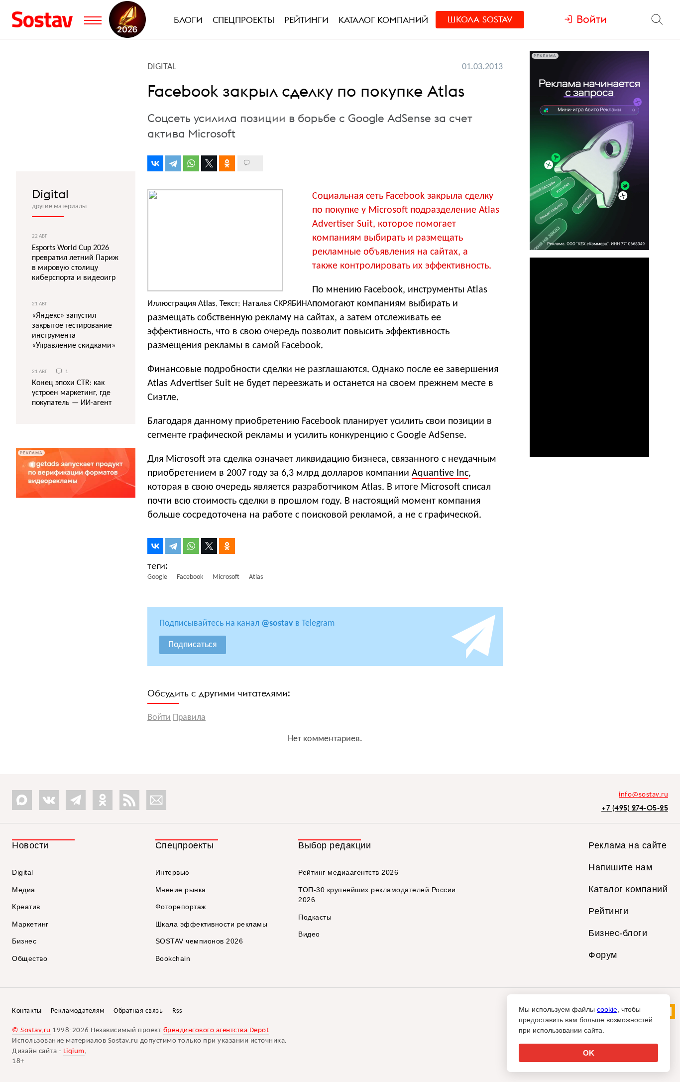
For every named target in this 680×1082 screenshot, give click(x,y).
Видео (309, 934)
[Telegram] (173, 163)
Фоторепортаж (180, 907)
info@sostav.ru (643, 795)
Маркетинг (30, 924)
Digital (50, 193)
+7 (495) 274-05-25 (634, 807)
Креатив (26, 907)
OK (588, 1053)
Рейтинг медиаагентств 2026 (348, 872)
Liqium (74, 1051)
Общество (29, 958)
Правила (189, 717)
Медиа (23, 890)
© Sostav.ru (31, 1030)
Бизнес (24, 941)
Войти (159, 717)
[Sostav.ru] (45, 19)
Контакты (26, 1011)
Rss (177, 1011)
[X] (209, 163)
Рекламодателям (78, 1011)
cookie (607, 1009)
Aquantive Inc (440, 473)
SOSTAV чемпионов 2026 (199, 941)
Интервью (172, 872)
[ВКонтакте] (155, 163)
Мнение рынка (180, 890)
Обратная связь (138, 1011)
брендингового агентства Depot (216, 1030)
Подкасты (315, 917)
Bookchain (173, 958)
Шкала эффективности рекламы (211, 924)
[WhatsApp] (191, 163)
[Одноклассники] (227, 163)
